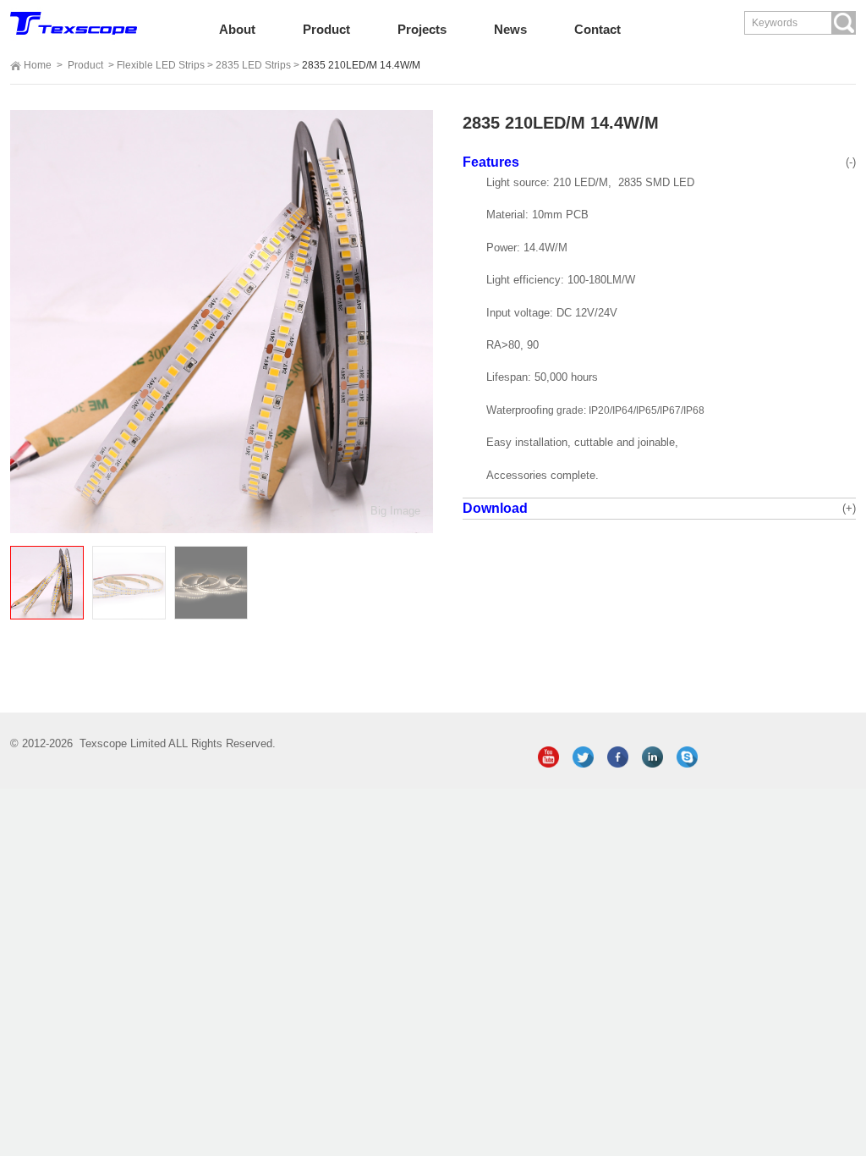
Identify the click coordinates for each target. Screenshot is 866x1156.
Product (85, 65)
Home (38, 65)
